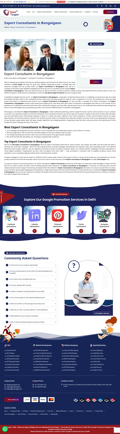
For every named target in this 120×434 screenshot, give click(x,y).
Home (28, 12)
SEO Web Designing (69, 367)
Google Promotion (80, 112)
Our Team (50, 411)
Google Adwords (97, 367)
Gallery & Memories (61, 411)
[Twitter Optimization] (69, 215)
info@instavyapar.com (42, 6)
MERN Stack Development (42, 370)
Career (71, 411)
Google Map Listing (97, 353)
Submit (96, 82)
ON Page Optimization (13, 358)
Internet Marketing (97, 350)
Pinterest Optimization (46, 225)
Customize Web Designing (71, 350)
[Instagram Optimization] (92, 215)
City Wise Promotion (98, 356)
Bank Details (54, 414)
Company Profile (15, 411)
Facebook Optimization (13, 364)
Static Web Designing (70, 361)
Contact (95, 12)
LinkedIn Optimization (22, 225)
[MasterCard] (51, 399)
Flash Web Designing (69, 370)
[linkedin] (100, 399)
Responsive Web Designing (71, 356)
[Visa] (35, 399)
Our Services (79, 411)
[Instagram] (106, 6)
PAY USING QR (13, 400)
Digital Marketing (75, 12)
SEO (33, 12)
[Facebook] (97, 6)
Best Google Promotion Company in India (101, 427)
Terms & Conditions (9, 414)
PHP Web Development (41, 350)
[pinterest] (112, 399)
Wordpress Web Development (43, 356)
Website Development (44, 12)
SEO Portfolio (44, 414)
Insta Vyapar (8, 112)
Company (87, 12)
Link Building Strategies (13, 356)
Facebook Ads (96, 361)
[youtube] (88, 399)
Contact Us (89, 411)
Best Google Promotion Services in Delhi (76, 431)
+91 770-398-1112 (9, 2)
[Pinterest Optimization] (45, 215)
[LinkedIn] (110, 6)
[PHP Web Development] (116, 231)
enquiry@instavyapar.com (14, 389)
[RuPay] (43, 399)
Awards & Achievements (38, 411)
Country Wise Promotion (99, 358)
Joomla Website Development (43, 364)
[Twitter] (102, 6)
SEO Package (10, 353)
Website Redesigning (69, 358)
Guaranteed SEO (11, 350)
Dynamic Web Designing (70, 353)
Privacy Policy (99, 411)
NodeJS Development (41, 367)
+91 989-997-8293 (25, 6)
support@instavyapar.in (13, 387)
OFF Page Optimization (13, 361)
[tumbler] (82, 399)
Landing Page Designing (70, 364)
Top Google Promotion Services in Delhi (74, 427)
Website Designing (60, 12)
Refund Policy (22, 414)
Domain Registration (98, 364)
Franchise (25, 411)
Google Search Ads (18, 133)
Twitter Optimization (69, 225)
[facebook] (75, 399)
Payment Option (33, 414)
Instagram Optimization (92, 225)
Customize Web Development (43, 353)
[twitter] (106, 399)
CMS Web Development (41, 361)
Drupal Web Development (42, 358)
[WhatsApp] (115, 6)
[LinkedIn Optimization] (22, 215)
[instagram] (94, 399)
